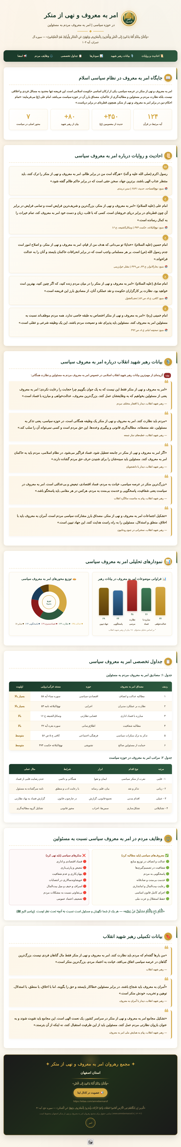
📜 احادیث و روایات (153, 55)
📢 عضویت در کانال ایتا (90, 1092)
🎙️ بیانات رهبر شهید (122, 55)
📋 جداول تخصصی (71, 55)
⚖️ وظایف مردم (44, 55)
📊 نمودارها (96, 55)
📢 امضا (22, 55)
